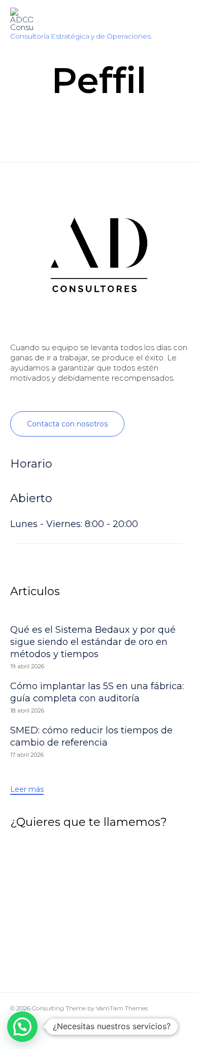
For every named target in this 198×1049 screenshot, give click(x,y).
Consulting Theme (59, 1008)
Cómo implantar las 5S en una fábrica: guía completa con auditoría (97, 692)
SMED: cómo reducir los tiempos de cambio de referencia (91, 736)
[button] (67, 424)
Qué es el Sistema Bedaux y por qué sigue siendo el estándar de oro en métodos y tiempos (93, 642)
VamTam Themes (122, 1008)
